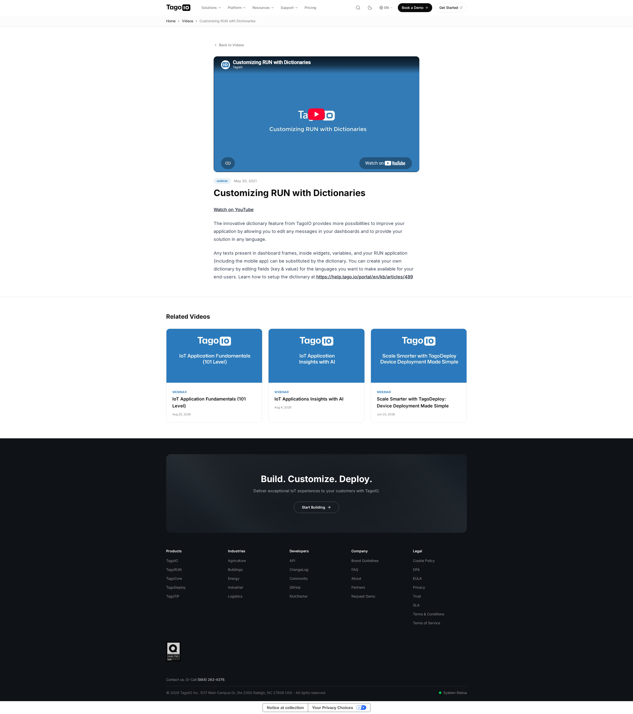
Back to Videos (231, 45)
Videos (187, 21)
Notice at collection (285, 707)
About (356, 578)
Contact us (175, 679)
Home (171, 21)
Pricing (310, 7)
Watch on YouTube (234, 209)
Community (299, 578)
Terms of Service (426, 623)
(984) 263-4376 (211, 679)
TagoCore (174, 578)
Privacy (419, 587)
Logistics (235, 596)
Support (287, 7)
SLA (416, 605)
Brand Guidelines (365, 560)
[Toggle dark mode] (369, 7)
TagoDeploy (176, 587)
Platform (235, 7)
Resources (261, 7)
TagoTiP (172, 596)
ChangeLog (299, 569)
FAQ (354, 569)
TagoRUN (174, 569)
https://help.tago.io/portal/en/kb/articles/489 (364, 276)
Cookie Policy (424, 560)
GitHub (295, 587)
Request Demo (363, 596)
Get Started (448, 7)
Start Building (313, 507)
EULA (417, 578)
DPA (416, 569)
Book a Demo (412, 7)
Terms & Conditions (428, 614)
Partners (358, 587)
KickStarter (299, 596)
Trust (417, 596)
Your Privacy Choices (332, 707)
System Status (455, 693)
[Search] (358, 7)
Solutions (209, 7)
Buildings (235, 569)
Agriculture (237, 560)
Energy (233, 578)
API (292, 560)
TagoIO (172, 560)
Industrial (235, 587)
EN (386, 7)
